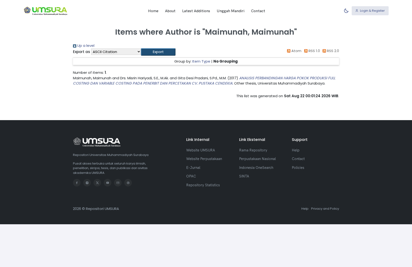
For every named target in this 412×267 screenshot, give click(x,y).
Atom (295, 50)
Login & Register (372, 10)
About (170, 10)
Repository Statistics (203, 185)
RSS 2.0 (332, 50)
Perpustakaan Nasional (257, 158)
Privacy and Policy (325, 208)
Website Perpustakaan (204, 158)
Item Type (201, 61)
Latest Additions (196, 10)
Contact (258, 10)
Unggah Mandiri (230, 10)
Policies (298, 167)
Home (153, 10)
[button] (158, 52)
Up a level (85, 45)
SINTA (244, 176)
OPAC (191, 176)
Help (295, 150)
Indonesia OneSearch (256, 167)
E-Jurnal (193, 167)
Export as (81, 51)
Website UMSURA (200, 150)
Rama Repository (253, 150)
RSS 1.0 (314, 50)
